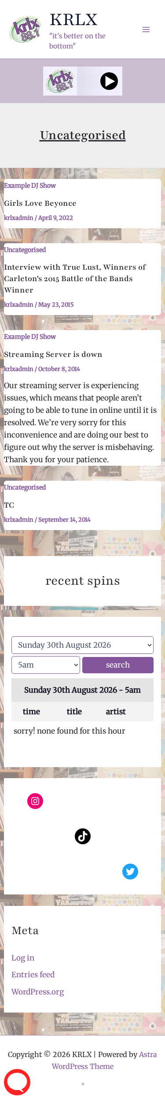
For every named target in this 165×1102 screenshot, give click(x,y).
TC (9, 505)
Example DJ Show (30, 185)
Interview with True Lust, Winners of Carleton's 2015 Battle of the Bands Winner (75, 278)
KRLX (73, 19)
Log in (22, 958)
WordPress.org (37, 992)
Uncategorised (25, 250)
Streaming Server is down (53, 354)
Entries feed (33, 975)
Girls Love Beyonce (40, 203)
